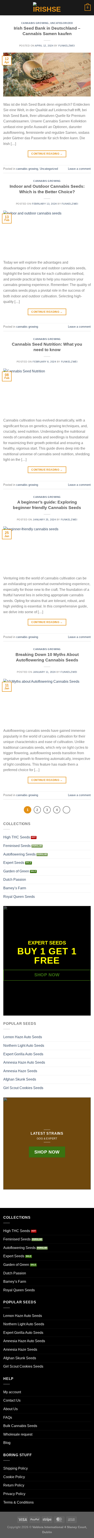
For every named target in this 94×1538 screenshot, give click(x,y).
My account (12, 1392)
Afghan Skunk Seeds (19, 1079)
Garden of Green (16, 871)
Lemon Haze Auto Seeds (22, 1037)
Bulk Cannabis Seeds (20, 1426)
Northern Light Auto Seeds (23, 1045)
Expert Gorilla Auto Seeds (23, 1054)
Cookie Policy (14, 1477)
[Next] (66, 810)
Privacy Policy (14, 1494)
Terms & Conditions (18, 1502)
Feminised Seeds (17, 846)
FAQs (7, 1417)
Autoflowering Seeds (19, 854)
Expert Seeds (13, 863)
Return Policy (13, 1485)
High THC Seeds (16, 837)
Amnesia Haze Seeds (20, 1071)
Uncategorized (61, 23)
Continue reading (47, 153)
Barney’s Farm (14, 888)
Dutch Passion (14, 879)
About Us (10, 1409)
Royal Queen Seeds (19, 897)
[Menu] (6, 7)
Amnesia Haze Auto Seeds (24, 1062)
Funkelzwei (66, 45)
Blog (6, 1443)
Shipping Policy (15, 1468)
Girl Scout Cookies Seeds (23, 1088)
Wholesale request (17, 1434)
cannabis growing (35, 23)
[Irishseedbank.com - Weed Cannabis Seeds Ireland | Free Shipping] (47, 7)
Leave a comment (79, 168)
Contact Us (12, 1400)
